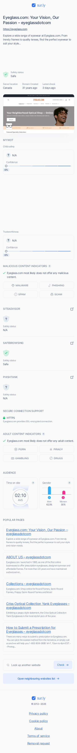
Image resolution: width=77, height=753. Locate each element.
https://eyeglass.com (15, 29)
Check (60, 664)
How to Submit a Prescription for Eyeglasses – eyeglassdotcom (31, 629)
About (38, 728)
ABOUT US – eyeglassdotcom (28, 557)
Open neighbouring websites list (36, 678)
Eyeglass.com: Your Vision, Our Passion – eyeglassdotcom (37, 532)
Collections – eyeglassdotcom (28, 584)
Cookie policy (38, 721)
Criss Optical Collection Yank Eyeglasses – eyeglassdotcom (37, 606)
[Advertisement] (38, 57)
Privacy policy (38, 713)
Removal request (38, 743)
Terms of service (38, 736)
